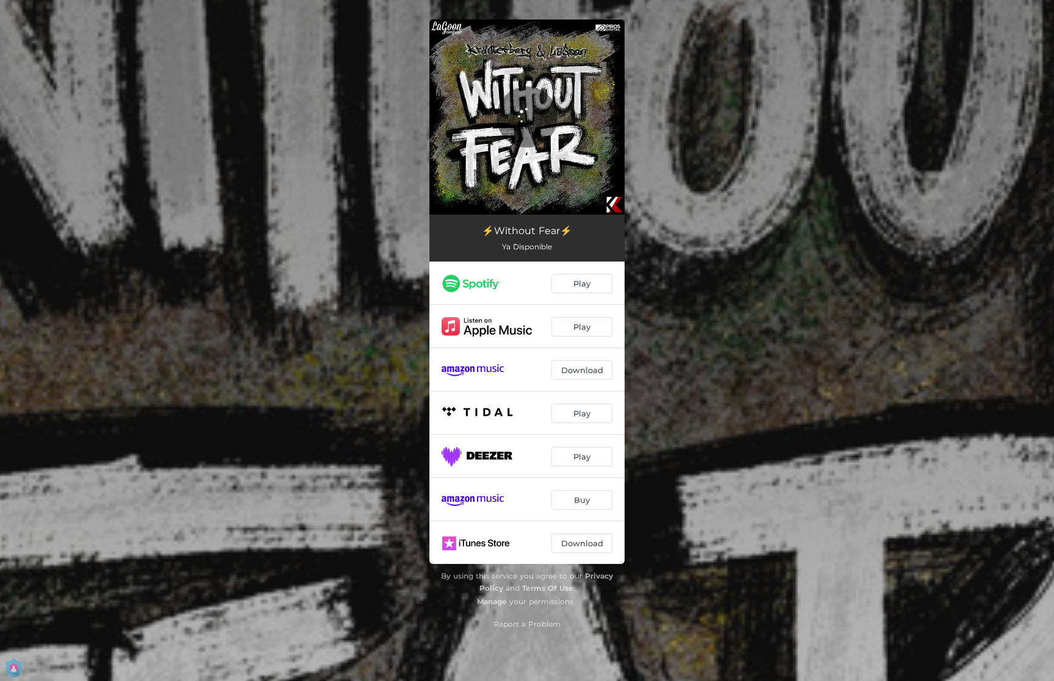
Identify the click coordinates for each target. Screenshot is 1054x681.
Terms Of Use (547, 588)
